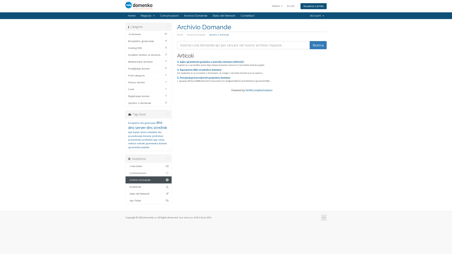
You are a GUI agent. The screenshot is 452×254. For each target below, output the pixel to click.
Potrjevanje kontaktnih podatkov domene (204, 77)
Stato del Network (224, 15)
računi (161, 139)
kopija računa (140, 132)
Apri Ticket (134, 200)
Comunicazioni (169, 15)
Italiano (276, 6)
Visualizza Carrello (313, 6)
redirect (132, 143)
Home (131, 15)
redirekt (141, 143)
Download (134, 186)
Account (316, 15)
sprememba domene (156, 143)
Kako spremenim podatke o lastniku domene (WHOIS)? (211, 62)
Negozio (147, 15)
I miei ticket (135, 166)
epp (130, 132)
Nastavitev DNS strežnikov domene (200, 69)
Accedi (290, 6)
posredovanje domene (139, 136)
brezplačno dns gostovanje (142, 123)
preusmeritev (135, 139)
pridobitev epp (149, 139)
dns (159, 122)
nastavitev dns (154, 132)
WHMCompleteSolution (259, 90)
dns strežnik (157, 127)
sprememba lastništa (138, 147)
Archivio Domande (195, 15)
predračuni (157, 136)
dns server (137, 127)
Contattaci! (247, 15)
